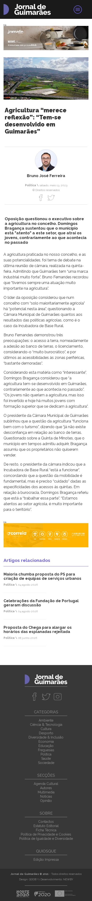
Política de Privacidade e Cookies (46, 834)
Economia (46, 741)
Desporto (46, 733)
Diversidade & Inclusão (46, 737)
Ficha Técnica (46, 830)
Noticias (46, 796)
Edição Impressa (46, 859)
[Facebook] (41, 197)
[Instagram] (57, 697)
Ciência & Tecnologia (46, 724)
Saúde (46, 758)
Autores (46, 788)
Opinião (46, 801)
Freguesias (46, 750)
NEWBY (68, 879)
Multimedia (46, 792)
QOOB (32, 879)
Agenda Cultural (46, 784)
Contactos (46, 822)
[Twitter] (51, 197)
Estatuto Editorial (46, 826)
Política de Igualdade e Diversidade (46, 838)
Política (46, 754)
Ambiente (46, 720)
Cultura (46, 729)
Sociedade (46, 763)
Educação (46, 746)
